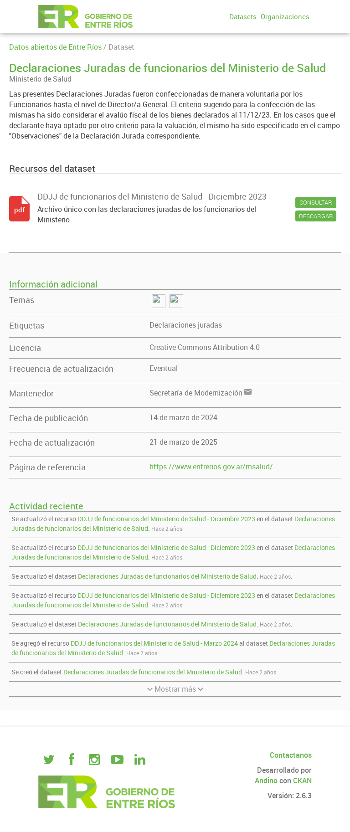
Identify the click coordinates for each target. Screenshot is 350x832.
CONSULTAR (315, 202)
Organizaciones (285, 16)
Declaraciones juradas (185, 325)
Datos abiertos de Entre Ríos (55, 47)
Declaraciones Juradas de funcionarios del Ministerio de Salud (167, 576)
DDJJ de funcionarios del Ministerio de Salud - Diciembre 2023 (166, 518)
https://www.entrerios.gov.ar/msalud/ (211, 467)
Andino (266, 781)
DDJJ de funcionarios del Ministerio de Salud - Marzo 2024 (154, 643)
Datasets (243, 16)
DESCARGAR (316, 216)
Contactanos (291, 755)
